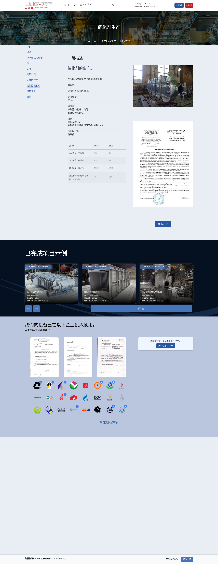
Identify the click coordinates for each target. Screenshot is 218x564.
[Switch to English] (29, 7)
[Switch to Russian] (26, 7)
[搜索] (113, 5)
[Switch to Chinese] (32, 7)
